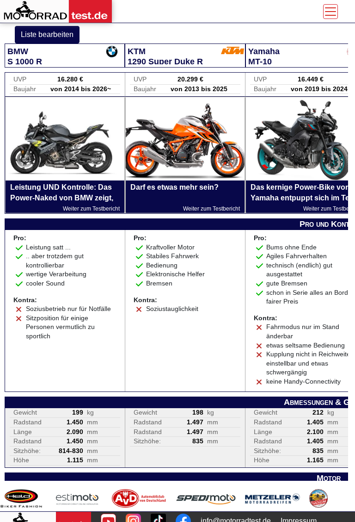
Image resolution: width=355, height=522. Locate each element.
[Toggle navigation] (330, 11)
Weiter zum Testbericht (91, 208)
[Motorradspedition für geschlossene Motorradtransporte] (206, 498)
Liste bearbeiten (47, 34)
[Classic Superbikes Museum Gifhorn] (318, 498)
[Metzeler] (272, 498)
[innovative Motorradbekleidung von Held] (21, 498)
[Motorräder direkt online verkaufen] (77, 498)
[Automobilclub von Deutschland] (139, 498)
